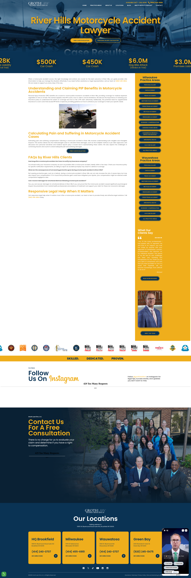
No (93, 293)
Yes (98, 293)
